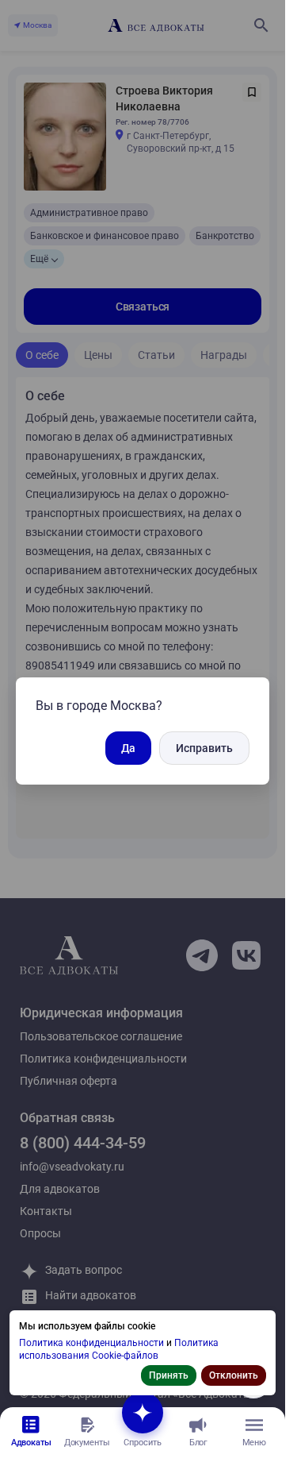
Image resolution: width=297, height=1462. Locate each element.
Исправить (204, 748)
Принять (168, 1375)
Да (128, 748)
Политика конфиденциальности (92, 1342)
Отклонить (233, 1375)
